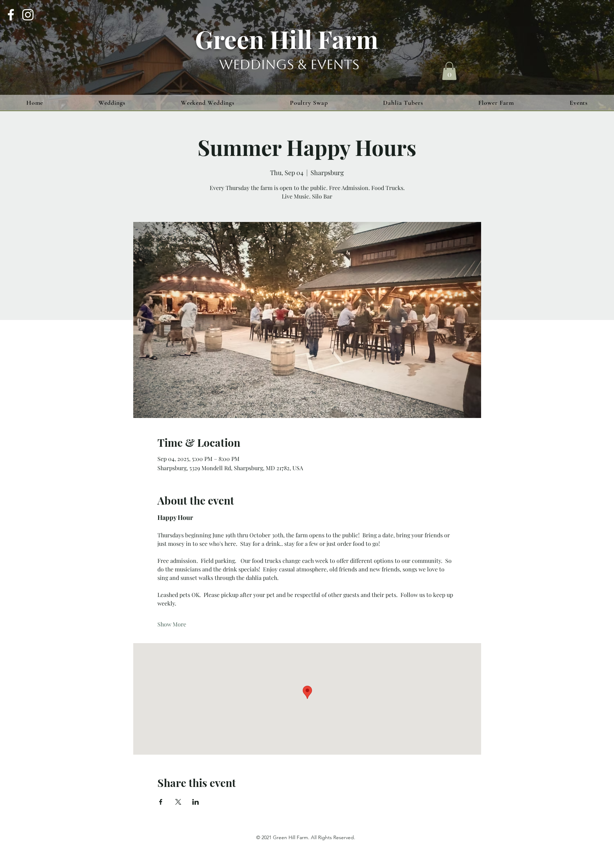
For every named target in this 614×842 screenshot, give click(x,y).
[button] (449, 71)
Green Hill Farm (286, 38)
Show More (171, 624)
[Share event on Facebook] (160, 802)
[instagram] (28, 14)
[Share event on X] (178, 802)
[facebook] (10, 14)
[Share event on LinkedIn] (195, 802)
